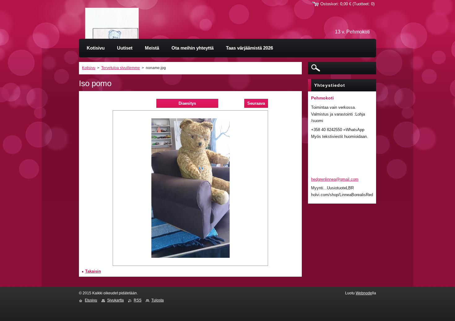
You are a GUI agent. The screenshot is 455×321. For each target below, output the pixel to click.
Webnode (364, 293)
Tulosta (157, 300)
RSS (137, 300)
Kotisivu (88, 68)
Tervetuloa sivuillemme (120, 68)
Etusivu (91, 300)
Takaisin (93, 271)
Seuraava (256, 103)
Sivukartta (115, 300)
